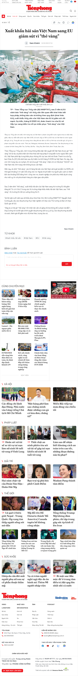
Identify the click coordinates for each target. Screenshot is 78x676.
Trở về (4, 81)
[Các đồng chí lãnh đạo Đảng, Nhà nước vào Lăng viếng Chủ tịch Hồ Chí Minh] (13, 394)
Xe (18, 618)
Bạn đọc (50, 622)
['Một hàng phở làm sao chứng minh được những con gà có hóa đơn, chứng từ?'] (39, 394)
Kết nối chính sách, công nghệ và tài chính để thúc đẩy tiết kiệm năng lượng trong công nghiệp (24, 361)
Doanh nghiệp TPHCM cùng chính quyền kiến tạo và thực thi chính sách (40, 305)
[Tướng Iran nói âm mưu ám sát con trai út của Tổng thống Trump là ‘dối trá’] (29, 534)
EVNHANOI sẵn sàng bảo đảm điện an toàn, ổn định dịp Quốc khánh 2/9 (7, 359)
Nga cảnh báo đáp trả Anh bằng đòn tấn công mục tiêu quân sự (67, 544)
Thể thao (65, 16)
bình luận (68, 23)
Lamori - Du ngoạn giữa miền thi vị (7, 328)
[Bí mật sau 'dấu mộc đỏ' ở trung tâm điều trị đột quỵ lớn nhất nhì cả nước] (64, 567)
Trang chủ (3, 16)
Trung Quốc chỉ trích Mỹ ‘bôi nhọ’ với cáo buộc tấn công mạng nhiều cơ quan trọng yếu (48, 546)
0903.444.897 (9, 645)
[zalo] (59, 646)
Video (4, 604)
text (59, 23)
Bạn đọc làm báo (13, 671)
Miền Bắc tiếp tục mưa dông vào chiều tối (64, 406)
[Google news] (65, 646)
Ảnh (33, 604)
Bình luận (4, 75)
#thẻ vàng (46, 238)
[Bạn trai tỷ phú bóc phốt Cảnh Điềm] (39, 471)
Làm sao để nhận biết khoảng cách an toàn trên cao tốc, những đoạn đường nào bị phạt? (64, 448)
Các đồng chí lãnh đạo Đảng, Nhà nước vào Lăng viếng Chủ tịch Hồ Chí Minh (13, 408)
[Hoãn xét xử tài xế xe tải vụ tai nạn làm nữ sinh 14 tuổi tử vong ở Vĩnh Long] (13, 433)
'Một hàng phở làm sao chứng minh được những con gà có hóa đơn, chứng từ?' (38, 410)
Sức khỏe (36, 16)
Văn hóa (34, 618)
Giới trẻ (50, 16)
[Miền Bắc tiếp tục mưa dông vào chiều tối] (64, 394)
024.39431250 (9, 636)
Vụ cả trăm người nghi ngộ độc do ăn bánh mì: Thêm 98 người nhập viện (38, 580)
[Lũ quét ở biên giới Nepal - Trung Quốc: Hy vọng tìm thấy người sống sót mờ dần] (13, 503)
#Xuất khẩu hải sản (13, 238)
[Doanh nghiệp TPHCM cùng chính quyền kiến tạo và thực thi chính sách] (41, 293)
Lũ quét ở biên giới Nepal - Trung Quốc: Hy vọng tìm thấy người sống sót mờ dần (13, 519)
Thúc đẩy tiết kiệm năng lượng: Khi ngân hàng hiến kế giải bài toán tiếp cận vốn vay (8, 306)
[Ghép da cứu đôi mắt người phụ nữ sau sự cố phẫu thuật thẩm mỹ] (13, 567)
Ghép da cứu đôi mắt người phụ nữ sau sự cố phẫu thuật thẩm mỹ (13, 580)
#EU (37, 238)
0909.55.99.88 (49, 633)
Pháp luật (57, 16)
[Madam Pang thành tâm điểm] (64, 471)
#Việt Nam (28, 238)
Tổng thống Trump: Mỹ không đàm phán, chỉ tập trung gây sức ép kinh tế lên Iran (64, 519)
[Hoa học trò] (73, 598)
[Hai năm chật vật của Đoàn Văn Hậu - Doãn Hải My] (13, 471)
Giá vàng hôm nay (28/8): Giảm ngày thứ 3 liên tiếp (24, 302)
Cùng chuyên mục (13, 286)
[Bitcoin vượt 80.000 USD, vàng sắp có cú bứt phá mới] (24, 320)
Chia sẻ (4, 64)
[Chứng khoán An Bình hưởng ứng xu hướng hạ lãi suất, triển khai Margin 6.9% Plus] (41, 320)
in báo (64, 23)
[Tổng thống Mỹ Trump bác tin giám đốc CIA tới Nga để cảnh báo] (10, 534)
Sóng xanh (22, 16)
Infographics (22, 608)
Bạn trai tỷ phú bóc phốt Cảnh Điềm (38, 482)
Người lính (73, 16)
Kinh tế (15, 16)
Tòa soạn (5, 630)
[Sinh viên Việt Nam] (61, 598)
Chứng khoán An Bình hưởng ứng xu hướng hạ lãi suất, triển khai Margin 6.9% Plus (40, 333)
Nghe (4, 58)
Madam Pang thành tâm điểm (64, 482)
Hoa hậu (35, 622)
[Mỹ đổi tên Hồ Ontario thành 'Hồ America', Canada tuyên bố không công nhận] (39, 503)
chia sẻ (54, 23)
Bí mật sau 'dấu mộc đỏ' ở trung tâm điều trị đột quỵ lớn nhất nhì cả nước (64, 580)
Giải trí (8, 461)
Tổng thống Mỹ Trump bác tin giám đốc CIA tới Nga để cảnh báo (9, 544)
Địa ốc (29, 16)
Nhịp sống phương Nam (55, 625)
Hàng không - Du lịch (8, 625)
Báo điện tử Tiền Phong (39, 8)
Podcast (51, 604)
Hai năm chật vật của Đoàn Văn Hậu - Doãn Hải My (13, 483)
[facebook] (71, 1)
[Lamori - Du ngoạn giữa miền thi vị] (8, 320)
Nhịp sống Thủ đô (38, 625)
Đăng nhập (8, 253)
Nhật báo (20, 604)
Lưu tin (4, 70)
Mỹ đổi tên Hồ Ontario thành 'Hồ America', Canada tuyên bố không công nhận (37, 519)
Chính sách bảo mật (20, 653)
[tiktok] (54, 646)
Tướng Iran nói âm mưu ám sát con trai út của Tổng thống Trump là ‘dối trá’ (29, 546)
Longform (6, 608)
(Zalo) (56, 633)
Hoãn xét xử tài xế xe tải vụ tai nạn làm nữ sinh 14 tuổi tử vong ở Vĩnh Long (13, 447)
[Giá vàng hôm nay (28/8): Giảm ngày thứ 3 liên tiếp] (24, 293)
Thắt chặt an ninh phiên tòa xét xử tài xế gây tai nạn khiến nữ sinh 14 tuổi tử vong (38, 448)
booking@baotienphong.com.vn (54, 636)
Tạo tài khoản (22, 253)
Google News (73, 23)
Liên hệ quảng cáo (49, 630)
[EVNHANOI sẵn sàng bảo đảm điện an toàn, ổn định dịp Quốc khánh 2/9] (8, 347)
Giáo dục (5, 622)
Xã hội (9, 16)
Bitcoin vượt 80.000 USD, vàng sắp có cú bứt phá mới (24, 329)
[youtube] (75, 1)
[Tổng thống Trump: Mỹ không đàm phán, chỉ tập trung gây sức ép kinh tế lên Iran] (64, 503)
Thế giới (43, 16)
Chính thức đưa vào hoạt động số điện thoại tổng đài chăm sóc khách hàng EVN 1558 (41, 359)
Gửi (66, 264)
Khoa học (20, 622)
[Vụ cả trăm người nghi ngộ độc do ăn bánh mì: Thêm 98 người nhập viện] (39, 567)
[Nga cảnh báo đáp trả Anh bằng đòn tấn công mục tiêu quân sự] (68, 534)
